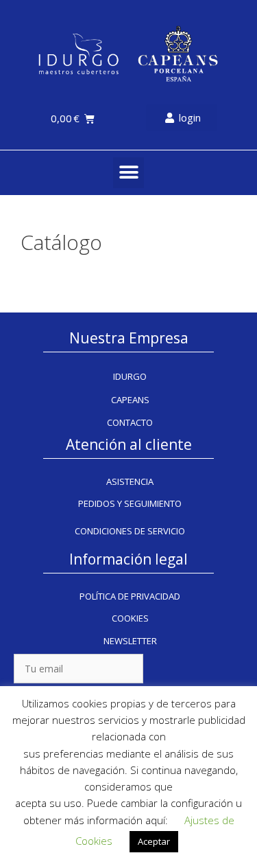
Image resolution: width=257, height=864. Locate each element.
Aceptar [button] (154, 841)
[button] (128, 172)
